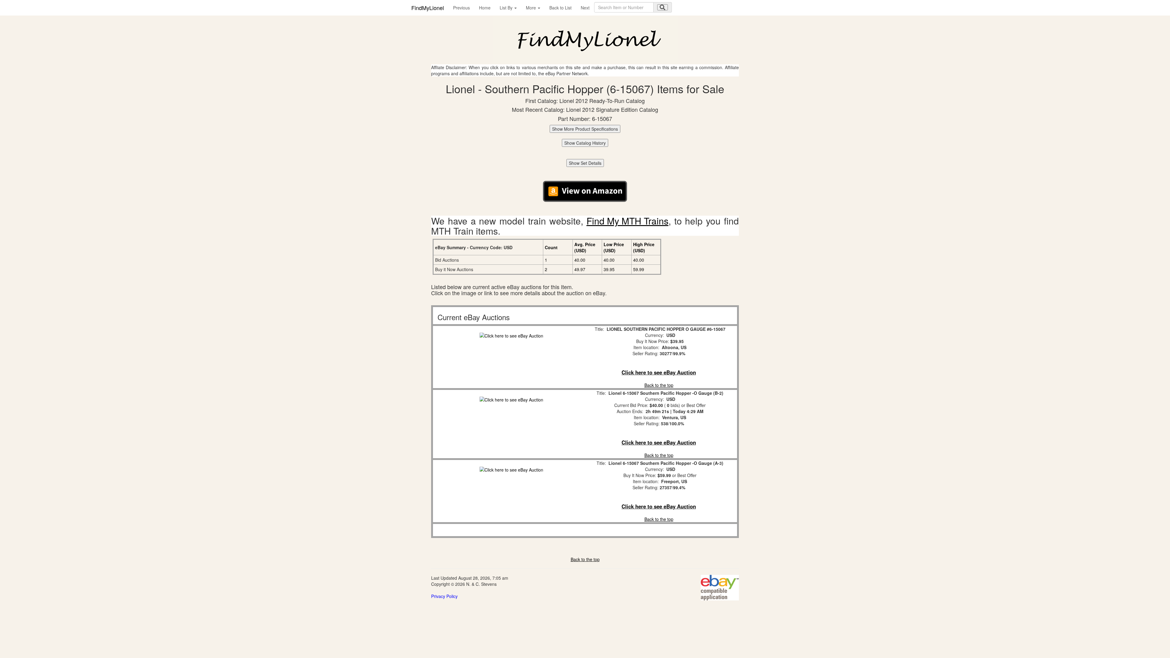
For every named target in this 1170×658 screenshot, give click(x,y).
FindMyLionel (427, 8)
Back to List (560, 8)
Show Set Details (585, 163)
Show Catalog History (585, 143)
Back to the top (658, 385)
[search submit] (662, 7)
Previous (461, 8)
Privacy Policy (444, 596)
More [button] (531, 8)
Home (485, 8)
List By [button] (507, 8)
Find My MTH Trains (627, 221)
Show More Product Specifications (585, 129)
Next (585, 8)
